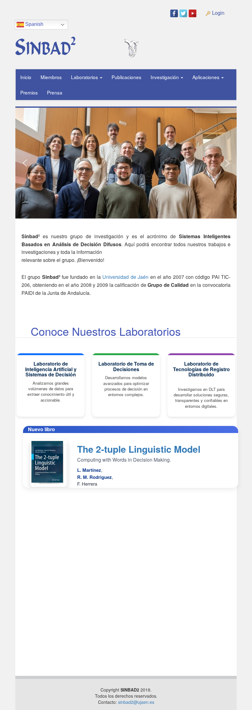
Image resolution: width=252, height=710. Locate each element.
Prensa (54, 92)
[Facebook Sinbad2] (174, 13)
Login (217, 12)
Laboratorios (85, 77)
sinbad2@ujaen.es (136, 702)
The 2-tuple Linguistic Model (138, 448)
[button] (25, 163)
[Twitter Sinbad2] (184, 13)
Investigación (165, 77)
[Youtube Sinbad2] (193, 13)
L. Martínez (89, 470)
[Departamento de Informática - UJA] (141, 35)
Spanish (33, 24)
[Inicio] (66, 43)
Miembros (51, 77)
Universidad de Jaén (125, 276)
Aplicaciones (206, 77)
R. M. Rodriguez (94, 477)
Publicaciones (126, 77)
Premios (29, 92)
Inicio (25, 77)
